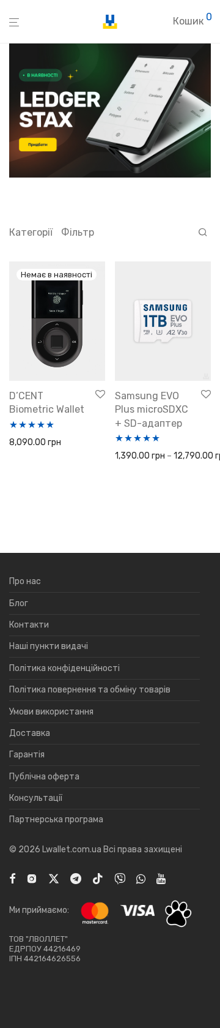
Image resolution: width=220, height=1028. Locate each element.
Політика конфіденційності (64, 668)
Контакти (29, 625)
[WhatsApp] (140, 877)
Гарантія (27, 754)
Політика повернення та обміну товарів (89, 690)
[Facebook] (12, 877)
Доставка (29, 733)
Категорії (31, 232)
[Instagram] (31, 877)
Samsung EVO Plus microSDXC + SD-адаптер (151, 409)
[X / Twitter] (53, 877)
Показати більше (40, 459)
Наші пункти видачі (48, 646)
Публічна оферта (44, 776)
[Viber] (119, 877)
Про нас (25, 581)
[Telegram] (75, 877)
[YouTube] (161, 877)
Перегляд (25, 443)
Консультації (35, 798)
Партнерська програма (56, 819)
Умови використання (51, 712)
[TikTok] (97, 877)
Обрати (126, 456)
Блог (18, 603)
